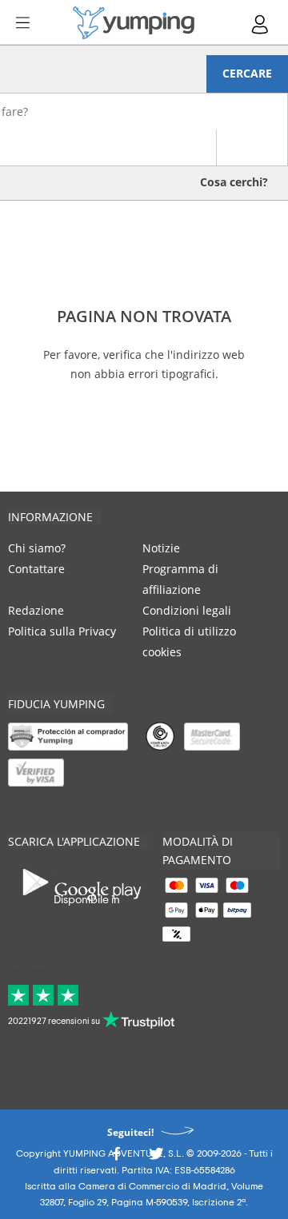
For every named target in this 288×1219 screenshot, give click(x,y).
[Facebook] (116, 1157)
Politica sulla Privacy (62, 631)
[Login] (261, 24)
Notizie (161, 548)
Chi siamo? (37, 548)
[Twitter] (156, 1157)
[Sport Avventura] (134, 22)
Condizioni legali (186, 610)
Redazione (36, 610)
